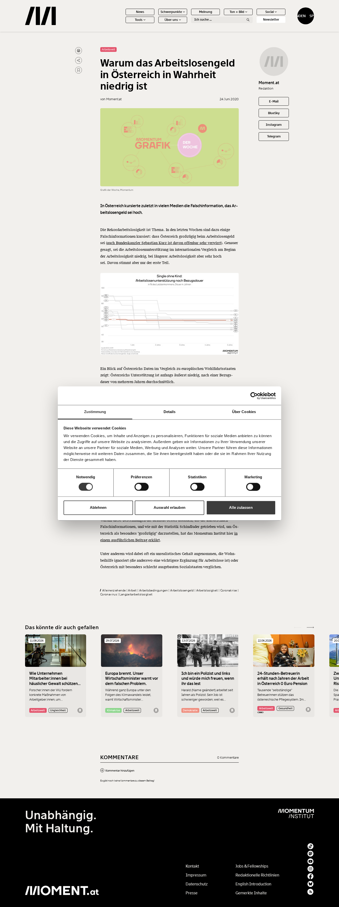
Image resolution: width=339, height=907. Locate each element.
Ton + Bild (237, 12)
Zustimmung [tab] (95, 412)
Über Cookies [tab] (244, 412)
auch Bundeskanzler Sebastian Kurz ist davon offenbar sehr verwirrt (164, 243)
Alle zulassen (240, 507)
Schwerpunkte (171, 12)
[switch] (142, 487)
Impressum (196, 875)
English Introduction (253, 884)
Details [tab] (170, 412)
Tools (138, 20)
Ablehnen (98, 507)
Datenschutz (197, 884)
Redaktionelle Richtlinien (257, 875)
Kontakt (192, 866)
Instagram (274, 125)
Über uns (171, 20)
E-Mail (273, 101)
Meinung (205, 12)
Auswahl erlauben (169, 507)
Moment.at (269, 82)
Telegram (274, 136)
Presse (192, 893)
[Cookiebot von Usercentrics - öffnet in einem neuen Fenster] (254, 395)
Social (269, 12)
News (140, 12)
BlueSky (274, 113)
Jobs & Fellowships (252, 866)
